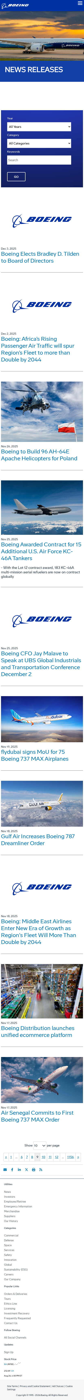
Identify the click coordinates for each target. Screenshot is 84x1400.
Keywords (13, 151)
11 (50, 1157)
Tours (7, 1298)
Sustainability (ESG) (16, 1269)
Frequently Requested (17, 1318)
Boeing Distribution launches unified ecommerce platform (37, 1031)
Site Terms (12, 1386)
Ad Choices (57, 1386)
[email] (5, 1170)
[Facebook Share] (12, 1170)
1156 (70, 1157)
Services (9, 1250)
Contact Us (10, 1323)
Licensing (9, 1308)
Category (13, 135)
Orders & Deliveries (15, 1293)
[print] (34, 1170)
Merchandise (12, 1211)
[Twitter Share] (26, 1170)
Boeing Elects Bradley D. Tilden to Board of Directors (40, 257)
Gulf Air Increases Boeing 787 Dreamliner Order (38, 840)
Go (16, 177)
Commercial (11, 1235)
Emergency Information (18, 1206)
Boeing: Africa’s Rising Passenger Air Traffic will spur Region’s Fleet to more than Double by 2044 (37, 349)
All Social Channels (15, 1337)
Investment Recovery (17, 1313)
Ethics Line (10, 1303)
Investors (9, 1196)
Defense (9, 1240)
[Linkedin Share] (19, 1170)
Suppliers (9, 1216)
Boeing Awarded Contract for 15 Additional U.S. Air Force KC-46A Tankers (41, 551)
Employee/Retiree (15, 1201)
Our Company (12, 1279)
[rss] (41, 1170)
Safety (8, 1255)
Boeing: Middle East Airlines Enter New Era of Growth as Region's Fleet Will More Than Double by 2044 (38, 931)
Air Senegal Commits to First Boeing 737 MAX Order (37, 1116)
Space (8, 1245)
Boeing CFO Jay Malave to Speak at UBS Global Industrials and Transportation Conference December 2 (41, 663)
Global (8, 1264)
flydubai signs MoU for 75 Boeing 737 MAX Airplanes (35, 755)
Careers (8, 1274)
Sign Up (8, 1352)
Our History (11, 1221)
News (7, 1191)
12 (56, 1157)
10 (43, 1157)
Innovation (10, 1259)
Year (10, 118)
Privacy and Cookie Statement (35, 1386)
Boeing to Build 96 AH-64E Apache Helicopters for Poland (39, 455)
